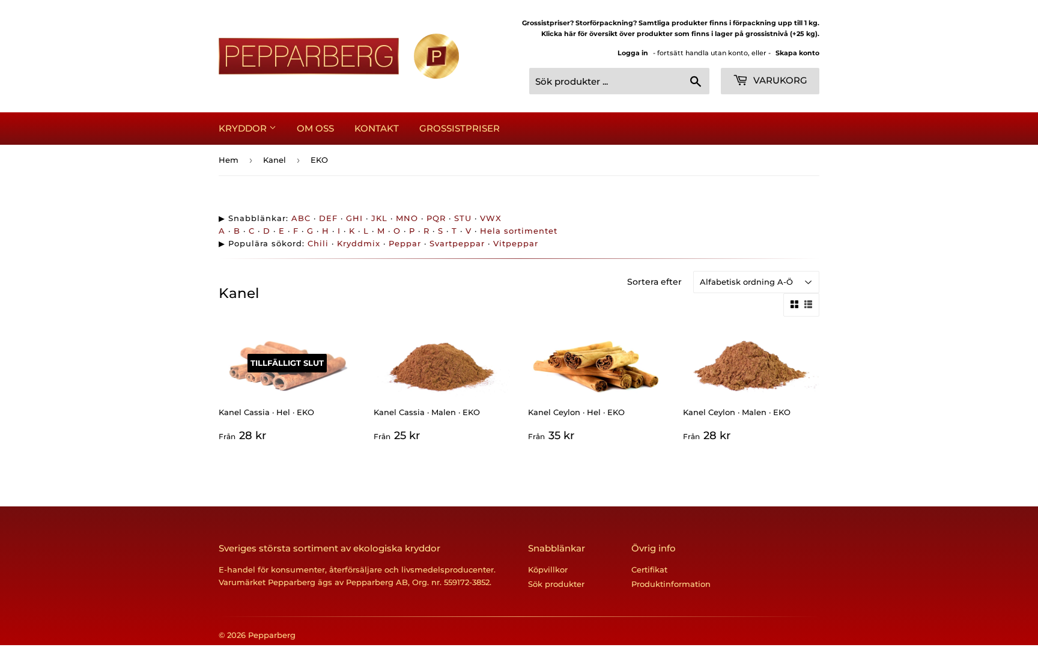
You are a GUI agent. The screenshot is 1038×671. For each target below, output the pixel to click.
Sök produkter (556, 584)
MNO (407, 218)
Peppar (405, 243)
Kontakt (376, 128)
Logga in (633, 53)
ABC (301, 218)
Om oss (315, 128)
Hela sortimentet (518, 230)
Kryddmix (358, 243)
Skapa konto (797, 53)
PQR (436, 218)
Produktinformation (671, 584)
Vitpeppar (515, 243)
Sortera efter (654, 281)
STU (463, 218)
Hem (228, 160)
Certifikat (649, 569)
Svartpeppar (457, 243)
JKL (379, 218)
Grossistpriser (459, 128)
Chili (318, 243)
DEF (328, 218)
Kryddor (244, 128)
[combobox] (619, 81)
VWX (491, 218)
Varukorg (779, 80)
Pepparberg (272, 635)
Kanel (274, 160)
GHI (354, 218)
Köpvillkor (548, 569)
